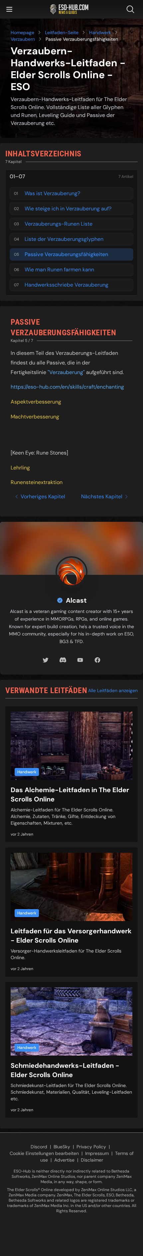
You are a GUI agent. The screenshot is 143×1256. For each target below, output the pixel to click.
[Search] (132, 9)
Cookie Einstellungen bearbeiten (44, 1153)
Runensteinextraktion (37, 482)
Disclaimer (92, 1160)
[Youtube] (80, 660)
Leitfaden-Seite (61, 32)
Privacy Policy (91, 1147)
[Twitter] (45, 660)
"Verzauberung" (66, 372)
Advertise (64, 1160)
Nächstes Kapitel (101, 496)
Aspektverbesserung (36, 401)
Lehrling (20, 467)
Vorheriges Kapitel (43, 496)
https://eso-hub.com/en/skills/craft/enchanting (67, 386)
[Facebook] (97, 660)
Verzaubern (23, 39)
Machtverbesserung (35, 416)
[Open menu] (9, 9)
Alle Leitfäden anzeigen (113, 690)
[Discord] (63, 660)
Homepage (22, 32)
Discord (39, 1147)
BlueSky (62, 1147)
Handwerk (100, 32)
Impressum (97, 1153)
